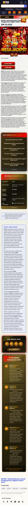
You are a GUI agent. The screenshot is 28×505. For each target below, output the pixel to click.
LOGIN (7, 17)
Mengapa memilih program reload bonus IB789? (14, 164)
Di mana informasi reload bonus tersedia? (14, 154)
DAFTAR (21, 17)
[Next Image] (27, 40)
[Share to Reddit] (19, 501)
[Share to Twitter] (3, 501)
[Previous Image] (1, 40)
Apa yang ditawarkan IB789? (14, 139)
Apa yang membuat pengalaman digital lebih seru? (14, 159)
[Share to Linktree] (11, 501)
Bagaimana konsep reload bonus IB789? (14, 144)
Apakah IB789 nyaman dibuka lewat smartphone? (14, 149)
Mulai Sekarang (14, 349)
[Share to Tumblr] (22, 501)
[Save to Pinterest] (15, 501)
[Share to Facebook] (7, 501)
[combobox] (12, 6)
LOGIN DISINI (8, 67)
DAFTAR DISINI (8, 63)
